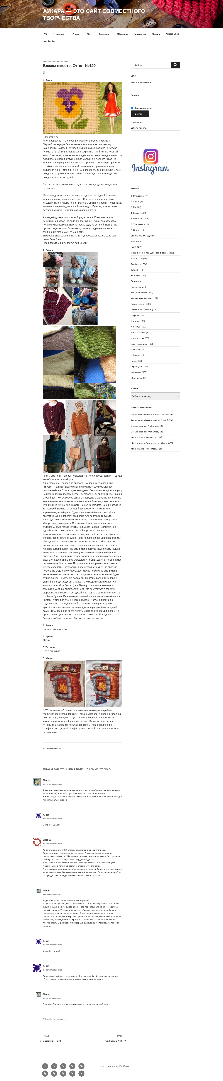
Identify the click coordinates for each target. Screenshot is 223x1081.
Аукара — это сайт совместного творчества (94, 14)
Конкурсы (104, 33)
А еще (76, 33)
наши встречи (137, 337)
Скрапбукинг (137, 366)
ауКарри (135, 269)
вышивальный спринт (141, 298)
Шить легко (136, 377)
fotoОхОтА (136, 241)
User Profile (49, 41)
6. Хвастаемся (138, 224)
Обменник (122, 33)
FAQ (45, 33)
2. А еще (135, 201)
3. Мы (134, 207)
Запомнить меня (143, 107)
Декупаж (135, 315)
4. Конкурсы (137, 212)
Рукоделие (58, 33)
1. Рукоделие (137, 195)
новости (135, 349)
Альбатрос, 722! (156, 425)
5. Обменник (137, 218)
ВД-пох (134, 281)
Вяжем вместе (54, 748)
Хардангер (136, 372)
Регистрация (137, 121)
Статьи (156, 33)
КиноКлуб (135, 326)
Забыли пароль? (139, 127)
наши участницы (139, 343)
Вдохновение (137, 286)
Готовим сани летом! (141, 309)
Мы (89, 33)
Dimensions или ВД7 (141, 235)
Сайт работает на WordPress (114, 1066)
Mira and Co (137, 258)
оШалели (135, 355)
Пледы (134, 360)
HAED (134, 246)
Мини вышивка (138, 332)
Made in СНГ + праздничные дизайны (149, 252)
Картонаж (135, 320)
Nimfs (66, 61)
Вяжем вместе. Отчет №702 (159, 414)
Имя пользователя (141, 82)
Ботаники (135, 275)
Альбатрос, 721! (154, 448)
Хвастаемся (140, 33)
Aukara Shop (172, 33)
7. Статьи (135, 229)
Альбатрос (136, 264)
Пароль (135, 94)
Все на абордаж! (139, 292)
